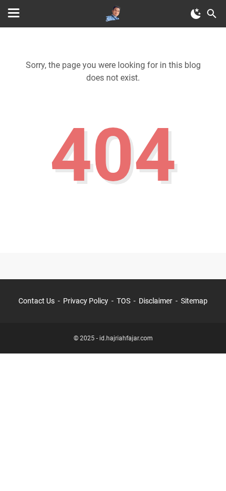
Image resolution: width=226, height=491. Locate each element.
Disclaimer (155, 301)
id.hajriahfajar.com (126, 338)
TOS (123, 301)
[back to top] (204, 467)
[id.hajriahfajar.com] (113, 13)
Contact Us (36, 301)
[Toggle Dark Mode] (196, 13)
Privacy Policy (85, 301)
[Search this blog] (212, 13)
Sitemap (194, 301)
